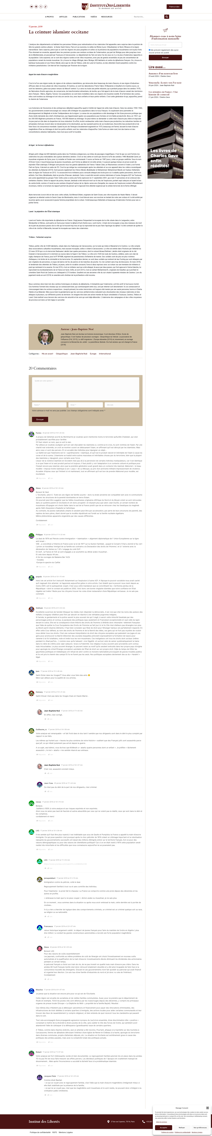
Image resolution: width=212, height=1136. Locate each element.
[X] (41, 6)
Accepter (163, 1127)
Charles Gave (165, 76)
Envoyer (40, 419)
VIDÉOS (94, 17)
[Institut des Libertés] (106, 7)
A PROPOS (49, 17)
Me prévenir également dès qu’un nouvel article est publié (163, 51)
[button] (207, 1108)
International (105, 353)
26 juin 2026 (153, 85)
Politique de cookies (167, 1132)
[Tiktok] (45, 6)
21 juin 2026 (153, 97)
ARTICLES (63, 17)
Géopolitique (62, 353)
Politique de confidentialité (183, 1132)
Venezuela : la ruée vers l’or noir (165, 82)
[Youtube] (31, 6)
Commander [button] (161, 172)
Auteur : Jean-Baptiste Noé (77, 329)
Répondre (42, 478)
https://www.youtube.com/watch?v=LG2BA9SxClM (65, 864)
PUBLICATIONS (79, 17)
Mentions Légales (197, 1132)
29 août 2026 (154, 76)
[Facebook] (36, 6)
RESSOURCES (106, 17)
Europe (93, 353)
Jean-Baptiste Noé (78, 353)
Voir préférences (200, 1127)
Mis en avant (47, 353)
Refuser (182, 1127)
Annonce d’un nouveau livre (163, 73)
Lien (51, 478)
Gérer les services (161, 1122)
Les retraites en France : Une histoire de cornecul (163, 93)
